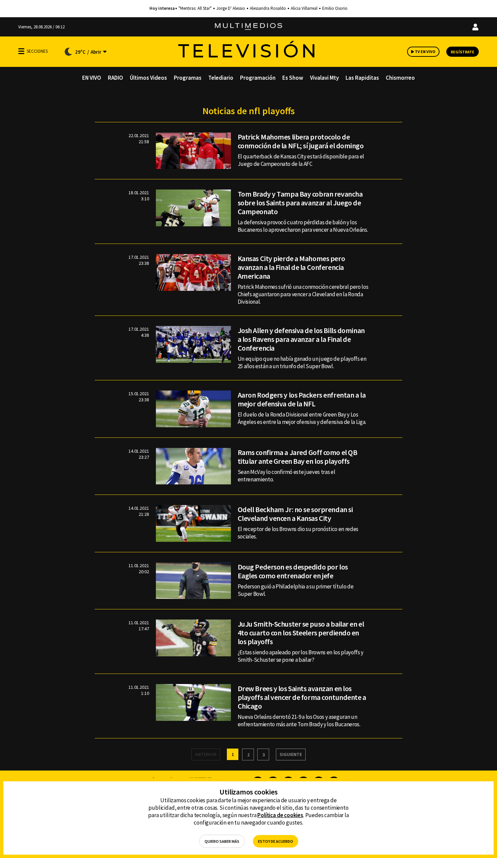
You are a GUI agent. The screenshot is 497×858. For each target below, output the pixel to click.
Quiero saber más (222, 841)
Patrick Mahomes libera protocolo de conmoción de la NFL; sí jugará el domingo (301, 141)
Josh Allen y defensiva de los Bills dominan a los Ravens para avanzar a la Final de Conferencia (301, 339)
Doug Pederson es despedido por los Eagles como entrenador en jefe (293, 571)
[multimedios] (248, 27)
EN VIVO (91, 77)
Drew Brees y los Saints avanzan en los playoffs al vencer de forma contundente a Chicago (302, 697)
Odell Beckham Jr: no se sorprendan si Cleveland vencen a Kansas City (295, 514)
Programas (188, 77)
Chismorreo (400, 77)
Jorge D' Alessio (230, 8)
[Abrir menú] (21, 51)
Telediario (220, 77)
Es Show (292, 77)
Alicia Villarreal (304, 8)
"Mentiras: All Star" (195, 8)
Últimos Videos (148, 77)
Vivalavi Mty (324, 77)
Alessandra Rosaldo (268, 8)
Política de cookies (280, 815)
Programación (258, 77)
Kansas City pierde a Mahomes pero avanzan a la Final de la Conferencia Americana (291, 267)
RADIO (115, 77)
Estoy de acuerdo (275, 841)
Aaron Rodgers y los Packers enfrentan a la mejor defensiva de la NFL (302, 399)
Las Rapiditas (362, 77)
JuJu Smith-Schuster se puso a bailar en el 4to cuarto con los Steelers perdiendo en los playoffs (301, 632)
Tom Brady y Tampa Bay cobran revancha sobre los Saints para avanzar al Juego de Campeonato (300, 202)
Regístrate (462, 51)
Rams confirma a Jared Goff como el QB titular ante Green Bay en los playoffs (297, 457)
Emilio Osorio (335, 8)
